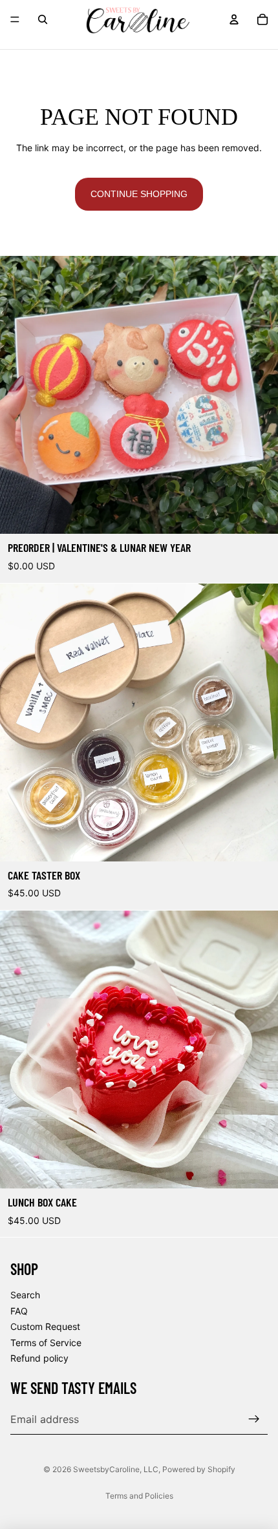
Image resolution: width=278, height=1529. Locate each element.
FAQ (19, 1310)
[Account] (234, 19)
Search (25, 1294)
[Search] (42, 19)
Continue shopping (139, 194)
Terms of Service (45, 1342)
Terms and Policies (139, 1496)
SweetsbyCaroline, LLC (115, 1469)
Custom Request (45, 1327)
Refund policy (39, 1358)
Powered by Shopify (198, 1469)
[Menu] (15, 19)
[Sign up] (254, 1419)
